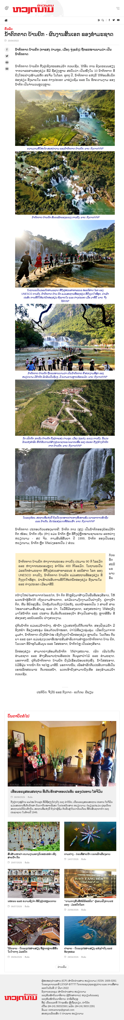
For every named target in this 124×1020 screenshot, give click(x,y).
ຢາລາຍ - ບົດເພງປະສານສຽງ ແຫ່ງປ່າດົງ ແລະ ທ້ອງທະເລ (88, 950)
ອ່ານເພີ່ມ (62, 967)
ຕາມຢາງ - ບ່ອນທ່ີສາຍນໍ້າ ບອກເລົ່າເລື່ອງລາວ (87, 854)
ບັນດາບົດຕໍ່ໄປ (18, 716)
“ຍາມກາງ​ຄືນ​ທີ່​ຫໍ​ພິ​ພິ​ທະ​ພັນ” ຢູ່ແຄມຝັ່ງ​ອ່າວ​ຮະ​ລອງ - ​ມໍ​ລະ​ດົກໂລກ (88, 903)
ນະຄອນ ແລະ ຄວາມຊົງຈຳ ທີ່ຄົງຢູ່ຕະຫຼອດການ (32, 901)
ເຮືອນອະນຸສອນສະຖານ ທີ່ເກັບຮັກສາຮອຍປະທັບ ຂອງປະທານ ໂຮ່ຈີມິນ (57, 791)
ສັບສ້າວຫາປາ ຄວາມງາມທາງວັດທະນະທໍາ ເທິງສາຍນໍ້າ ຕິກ (32, 856)
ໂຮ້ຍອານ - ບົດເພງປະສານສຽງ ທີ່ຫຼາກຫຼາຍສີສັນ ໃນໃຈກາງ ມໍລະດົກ (33, 950)
